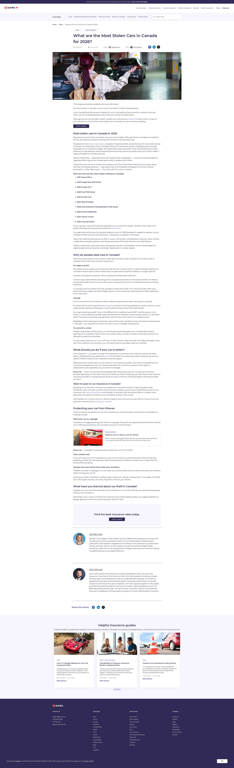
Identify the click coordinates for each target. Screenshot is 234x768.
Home (54, 24)
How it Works (134, 719)
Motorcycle (96, 737)
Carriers (132, 724)
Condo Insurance (169, 8)
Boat (94, 745)
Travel (95, 735)
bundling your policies (102, 402)
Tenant (95, 729)
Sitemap (132, 742)
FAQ (131, 729)
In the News (176, 729)
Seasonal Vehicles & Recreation (85, 17)
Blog (218, 8)
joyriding (109, 306)
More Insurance (207, 8)
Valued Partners (135, 740)
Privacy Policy (176, 732)
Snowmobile (97, 740)
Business (96, 724)
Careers (174, 719)
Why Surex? (133, 717)
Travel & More (143, 17)
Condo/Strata (97, 727)
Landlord (96, 750)
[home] (58, 707)
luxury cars (116, 228)
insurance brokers (93, 392)
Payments (133, 737)
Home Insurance (155, 8)
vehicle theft (133, 119)
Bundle (196, 8)
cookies (17, 761)
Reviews (175, 735)
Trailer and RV (97, 742)
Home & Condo (104, 17)
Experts (174, 724)
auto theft (108, 356)
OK (222, 761)
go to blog (117, 689)
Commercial (131, 17)
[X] (158, 47)
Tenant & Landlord (118, 17)
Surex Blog (57, 17)
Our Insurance (134, 732)
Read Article (61, 681)
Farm (95, 732)
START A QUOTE (81, 126)
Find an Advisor (134, 722)
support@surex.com (59, 717)
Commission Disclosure (137, 735)
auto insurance (91, 30)
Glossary (132, 745)
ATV (94, 747)
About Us (175, 717)
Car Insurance (141, 8)
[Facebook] (149, 47)
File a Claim (133, 727)
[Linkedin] (154, 47)
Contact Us (176, 727)
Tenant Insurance (184, 8)
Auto (70, 17)
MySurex (226, 8)
